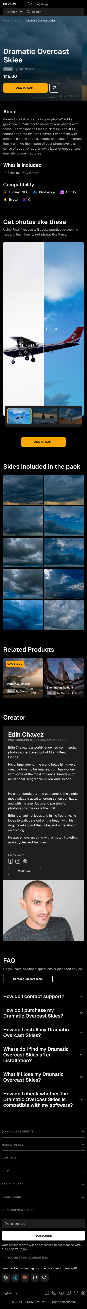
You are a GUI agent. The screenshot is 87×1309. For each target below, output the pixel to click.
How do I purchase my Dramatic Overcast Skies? (43, 1013)
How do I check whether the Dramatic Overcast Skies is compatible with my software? (43, 1099)
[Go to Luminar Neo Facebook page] (47, 1293)
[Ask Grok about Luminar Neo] (35, 1278)
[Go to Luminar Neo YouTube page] (69, 1293)
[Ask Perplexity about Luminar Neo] (15, 1278)
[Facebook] (10, 861)
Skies (18, 20)
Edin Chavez (27, 69)
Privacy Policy (17, 1249)
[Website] (25, 861)
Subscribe (43, 1235)
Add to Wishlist (22, 673)
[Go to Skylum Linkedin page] (61, 1293)
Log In (42, 4)
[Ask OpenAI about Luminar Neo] (6, 1278)
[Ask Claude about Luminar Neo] (25, 1278)
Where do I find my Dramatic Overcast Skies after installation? (43, 1055)
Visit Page (24, 871)
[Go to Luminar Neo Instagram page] (54, 1293)
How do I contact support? (43, 996)
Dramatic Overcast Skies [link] (41, 20)
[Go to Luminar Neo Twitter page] (76, 1293)
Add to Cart (25, 88)
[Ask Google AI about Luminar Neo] (44, 1278)
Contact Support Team (28, 979)
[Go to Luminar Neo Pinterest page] (83, 1293)
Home (6, 20)
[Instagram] (17, 861)
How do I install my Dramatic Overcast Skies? (43, 1032)
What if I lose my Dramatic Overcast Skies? (43, 1077)
